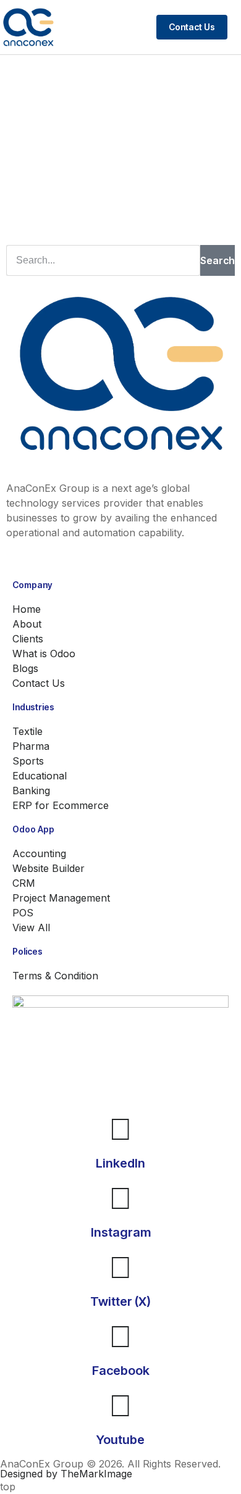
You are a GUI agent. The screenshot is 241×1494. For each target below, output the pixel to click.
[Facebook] (120, 1336)
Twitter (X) (120, 1301)
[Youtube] (120, 1405)
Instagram (121, 1232)
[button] (237, 27)
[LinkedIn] (120, 1128)
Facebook (121, 1370)
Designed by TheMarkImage (66, 1473)
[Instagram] (120, 1197)
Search (217, 260)
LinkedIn (120, 1163)
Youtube (120, 1439)
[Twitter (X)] (120, 1266)
